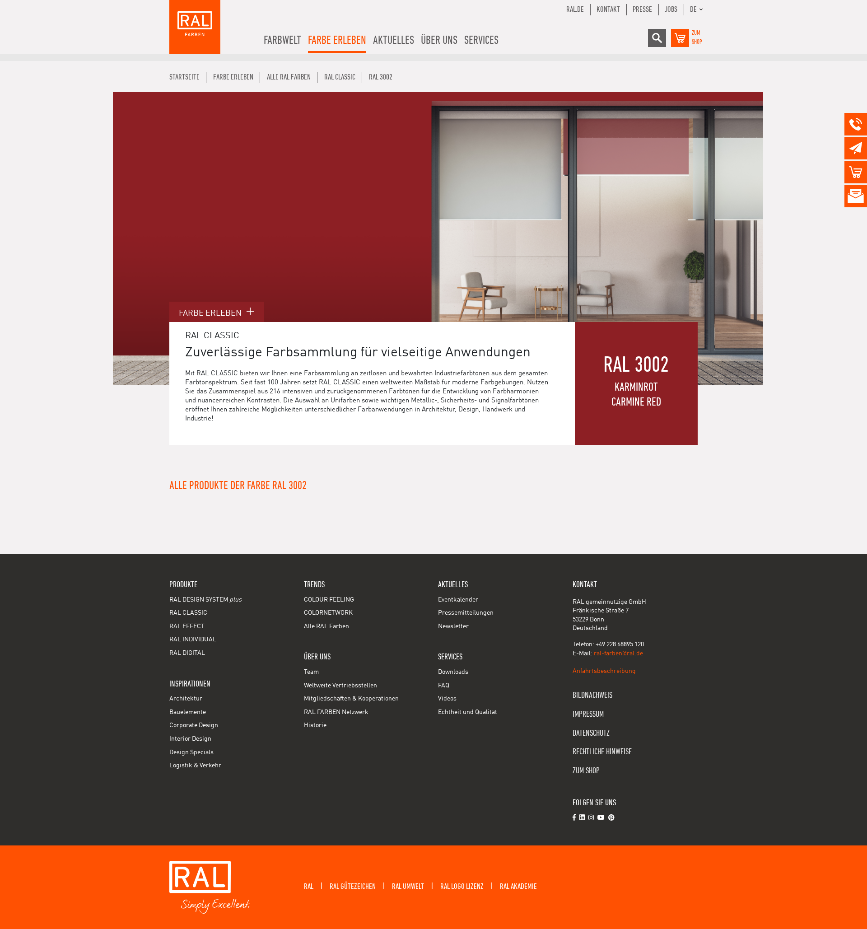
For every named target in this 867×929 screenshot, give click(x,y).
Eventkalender (458, 600)
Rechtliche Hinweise (602, 751)
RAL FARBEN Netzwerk (336, 712)
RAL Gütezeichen (353, 886)
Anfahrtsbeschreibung (604, 671)
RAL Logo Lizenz (462, 886)
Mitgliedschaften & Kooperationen (351, 699)
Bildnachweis (592, 695)
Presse (642, 9)
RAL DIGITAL (187, 653)
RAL (308, 886)
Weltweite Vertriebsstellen (340, 685)
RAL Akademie (518, 886)
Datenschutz (591, 733)
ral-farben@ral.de (618, 653)
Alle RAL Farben (326, 626)
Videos (447, 699)
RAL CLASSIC (188, 613)
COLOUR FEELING (329, 600)
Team (311, 672)
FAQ (443, 685)
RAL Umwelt (408, 886)
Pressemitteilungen (466, 613)
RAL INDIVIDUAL (192, 639)
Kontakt (608, 9)
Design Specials (191, 752)
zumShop (697, 37)
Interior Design (190, 739)
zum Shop (586, 770)
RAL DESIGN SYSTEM (205, 600)
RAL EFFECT (187, 626)
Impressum (588, 714)
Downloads (453, 672)
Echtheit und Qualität (467, 712)
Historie (315, 725)
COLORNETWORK (328, 613)
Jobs (671, 9)
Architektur (185, 699)
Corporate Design (193, 725)
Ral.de (575, 9)
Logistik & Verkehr (195, 765)
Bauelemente (187, 712)
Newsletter (453, 626)
